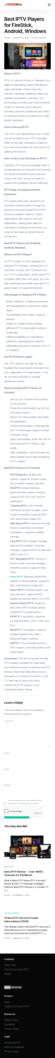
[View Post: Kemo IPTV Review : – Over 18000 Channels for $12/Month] (27, 848)
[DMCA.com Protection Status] (13, 988)
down (7, 38)
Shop (7, 1002)
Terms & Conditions (14, 1047)
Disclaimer (9, 1024)
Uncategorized (39, 38)
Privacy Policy (11, 1051)
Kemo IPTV (16, 576)
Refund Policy (11, 1020)
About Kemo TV (12, 1042)
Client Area (10, 965)
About (7, 974)
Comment (9, 721)
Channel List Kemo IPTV (16, 969)
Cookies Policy (11, 1029)
